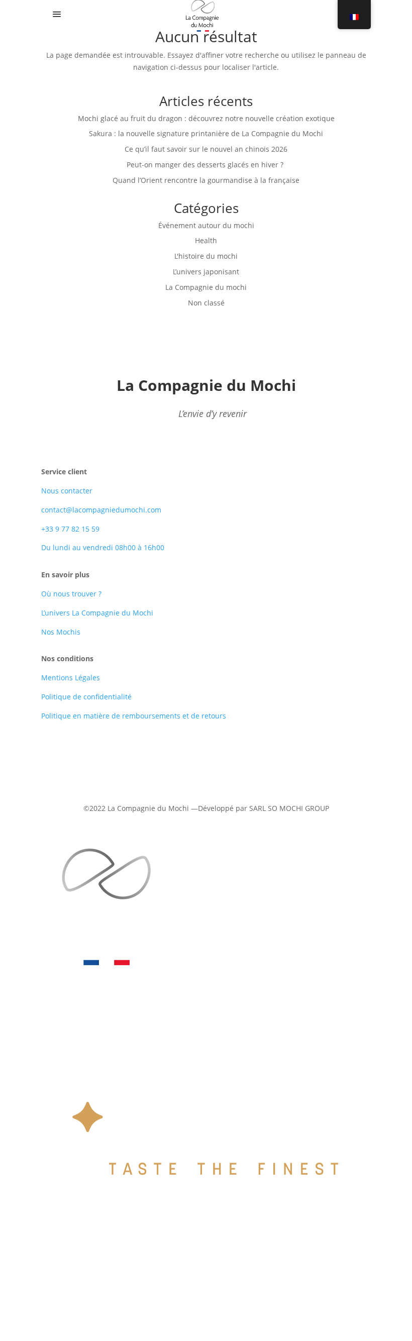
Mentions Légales (70, 677)
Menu (83, 15)
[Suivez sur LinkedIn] (206, 760)
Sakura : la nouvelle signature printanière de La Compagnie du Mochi (206, 133)
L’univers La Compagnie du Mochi (97, 612)
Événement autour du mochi (206, 225)
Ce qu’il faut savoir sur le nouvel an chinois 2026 (206, 149)
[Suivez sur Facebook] (186, 760)
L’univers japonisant (206, 271)
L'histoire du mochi (206, 256)
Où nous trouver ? (71, 593)
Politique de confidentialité (86, 696)
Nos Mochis (60, 632)
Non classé (206, 302)
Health (206, 240)
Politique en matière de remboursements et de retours (133, 715)
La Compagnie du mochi (206, 287)
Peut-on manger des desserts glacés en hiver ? (206, 164)
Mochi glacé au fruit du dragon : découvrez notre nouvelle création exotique (206, 118)
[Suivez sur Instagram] (226, 760)
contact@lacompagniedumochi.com (101, 509)
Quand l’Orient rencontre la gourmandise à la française (206, 180)
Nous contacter (66, 490)
